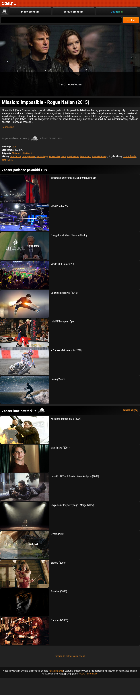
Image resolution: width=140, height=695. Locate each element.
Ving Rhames (73, 156)
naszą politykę (56, 671)
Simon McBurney (99, 156)
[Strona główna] (9, 3)
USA (14, 146)
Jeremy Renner (28, 156)
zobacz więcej (130, 410)
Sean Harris (85, 156)
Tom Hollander (129, 156)
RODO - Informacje (88, 673)
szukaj (131, 20)
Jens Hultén (7, 159)
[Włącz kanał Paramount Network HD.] (34, 138)
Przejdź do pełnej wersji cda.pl (70, 656)
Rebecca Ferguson (57, 156)
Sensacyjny (8, 127)
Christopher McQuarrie (22, 153)
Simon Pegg (42, 156)
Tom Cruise (15, 156)
